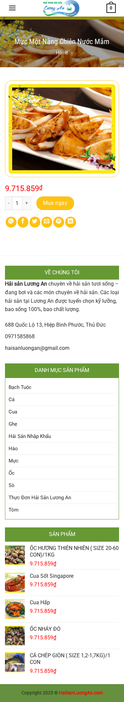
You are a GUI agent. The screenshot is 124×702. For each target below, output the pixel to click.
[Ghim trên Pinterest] (58, 222)
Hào (13, 449)
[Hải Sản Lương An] (61, 8)
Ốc (12, 473)
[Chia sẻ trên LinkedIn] (70, 222)
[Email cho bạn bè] (46, 222)
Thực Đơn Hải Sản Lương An (40, 498)
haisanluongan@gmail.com (37, 348)
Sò (12, 485)
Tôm (14, 510)
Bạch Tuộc (20, 387)
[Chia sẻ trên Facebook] (23, 222)
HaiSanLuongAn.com (81, 693)
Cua (13, 412)
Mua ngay (55, 203)
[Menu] (12, 8)
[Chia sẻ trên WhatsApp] (11, 222)
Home (62, 52)
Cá (12, 400)
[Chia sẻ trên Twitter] (34, 222)
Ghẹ (13, 424)
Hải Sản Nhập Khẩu (30, 436)
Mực (14, 461)
